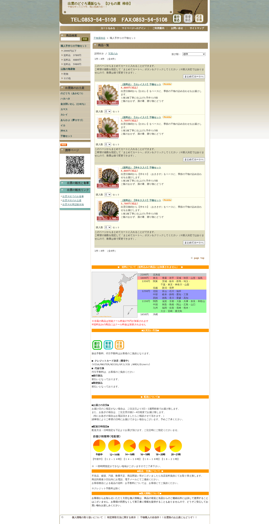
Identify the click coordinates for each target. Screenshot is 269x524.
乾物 (65, 74)
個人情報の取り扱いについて (87, 517)
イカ (63, 125)
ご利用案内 (158, 28)
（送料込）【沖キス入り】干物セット (141, 167)
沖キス (64, 130)
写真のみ (113, 53)
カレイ (64, 114)
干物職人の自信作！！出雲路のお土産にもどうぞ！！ (168, 517)
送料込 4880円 (72, 59)
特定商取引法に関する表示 (121, 517)
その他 (67, 78)
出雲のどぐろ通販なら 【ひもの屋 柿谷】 (100, 3)
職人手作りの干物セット (74, 46)
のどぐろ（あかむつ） (72, 93)
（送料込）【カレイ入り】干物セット (141, 84)
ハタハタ (65, 98)
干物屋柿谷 (99, 38)
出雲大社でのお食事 (73, 196)
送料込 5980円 (72, 64)
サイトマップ (197, 28)
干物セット (66, 136)
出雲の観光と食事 (78, 182)
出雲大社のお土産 (71, 200)
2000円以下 (69, 50)
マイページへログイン (134, 28)
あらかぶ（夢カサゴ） (72, 120)
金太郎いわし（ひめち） (74, 104)
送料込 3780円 (72, 55)
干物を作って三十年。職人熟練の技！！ (87, 6)
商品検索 (71, 35)
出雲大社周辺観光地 (73, 204)
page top (199, 258)
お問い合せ (177, 28)
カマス (64, 109)
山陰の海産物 (68, 69)
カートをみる (108, 28)
